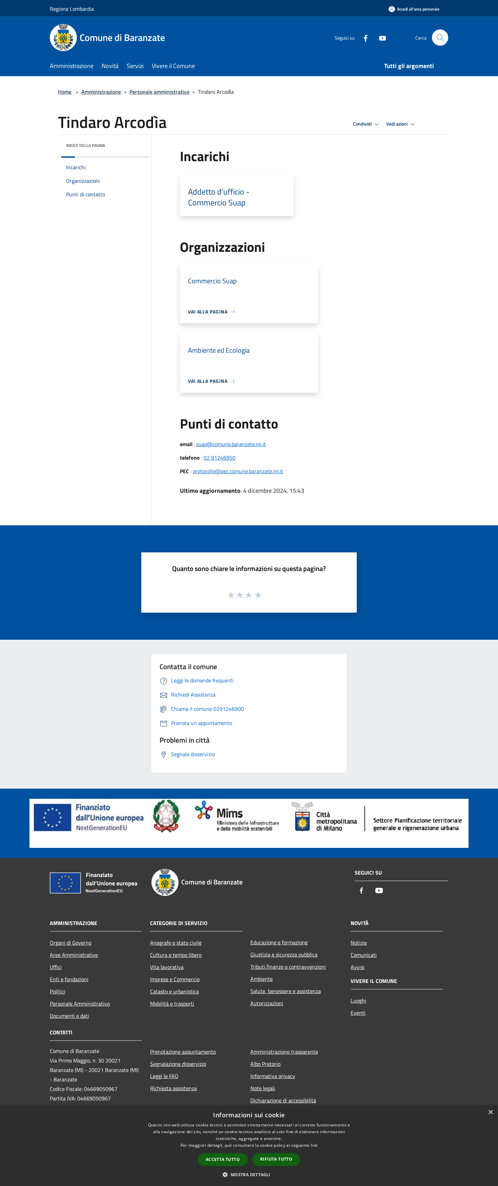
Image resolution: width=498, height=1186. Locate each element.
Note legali (262, 1088)
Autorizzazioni (266, 1003)
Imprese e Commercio (175, 979)
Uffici (56, 967)
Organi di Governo (70, 943)
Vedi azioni (397, 124)
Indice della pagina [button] (85, 145)
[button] (249, 1174)
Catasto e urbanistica (174, 991)
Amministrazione (101, 92)
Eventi (358, 1013)
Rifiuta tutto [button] (276, 1159)
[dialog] (249, 1145)
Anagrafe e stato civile (176, 943)
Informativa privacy (272, 1076)
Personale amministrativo (159, 92)
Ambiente (261, 979)
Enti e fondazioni (69, 979)
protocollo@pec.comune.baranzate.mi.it (238, 471)
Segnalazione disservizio (178, 1064)
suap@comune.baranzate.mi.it (231, 444)
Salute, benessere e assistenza (285, 991)
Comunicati (364, 955)
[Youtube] (380, 37)
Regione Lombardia (72, 9)
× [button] (490, 1112)
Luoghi (358, 1000)
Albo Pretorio (265, 1064)
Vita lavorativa (167, 967)
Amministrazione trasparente (284, 1052)
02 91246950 (219, 458)
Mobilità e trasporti (172, 1004)
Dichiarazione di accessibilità (283, 1100)
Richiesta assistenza (173, 1088)
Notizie (359, 943)
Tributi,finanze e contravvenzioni (288, 967)
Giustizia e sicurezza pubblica (283, 954)
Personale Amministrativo (80, 1004)
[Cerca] (440, 37)
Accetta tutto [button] (223, 1159)
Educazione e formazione (279, 942)
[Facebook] (363, 37)
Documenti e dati (69, 1016)
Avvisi (358, 967)
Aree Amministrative (74, 955)
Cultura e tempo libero (176, 955)
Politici (57, 991)
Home (64, 92)
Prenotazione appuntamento (183, 1052)
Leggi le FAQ (164, 1076)
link (314, 1145)
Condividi (363, 124)
